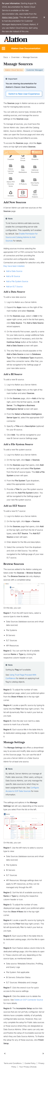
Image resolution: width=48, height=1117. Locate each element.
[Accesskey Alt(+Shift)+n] (43, 1053)
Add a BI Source (13, 276)
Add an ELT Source (14, 286)
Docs (5, 57)
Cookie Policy (30, 1063)
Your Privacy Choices (28, 1067)
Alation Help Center (10, 17)
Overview (15, 57)
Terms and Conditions (13, 1063)
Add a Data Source (14, 271)
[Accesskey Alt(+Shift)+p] (43, 1053)
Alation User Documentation (25, 48)
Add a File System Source (17, 281)
